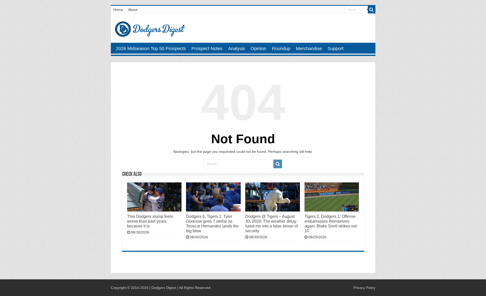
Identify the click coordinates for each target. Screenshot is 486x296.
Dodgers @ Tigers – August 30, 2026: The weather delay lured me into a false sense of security (271, 223)
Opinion (258, 48)
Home (118, 10)
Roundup (281, 48)
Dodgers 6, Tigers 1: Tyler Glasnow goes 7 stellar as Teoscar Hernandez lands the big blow (212, 223)
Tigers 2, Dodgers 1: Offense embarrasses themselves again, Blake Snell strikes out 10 (331, 223)
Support (335, 48)
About (132, 10)
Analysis (236, 48)
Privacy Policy (364, 288)
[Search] (371, 9)
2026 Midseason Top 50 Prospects (151, 48)
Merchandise (309, 48)
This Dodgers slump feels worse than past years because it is (150, 221)
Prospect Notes (206, 48)
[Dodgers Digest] (150, 28)
